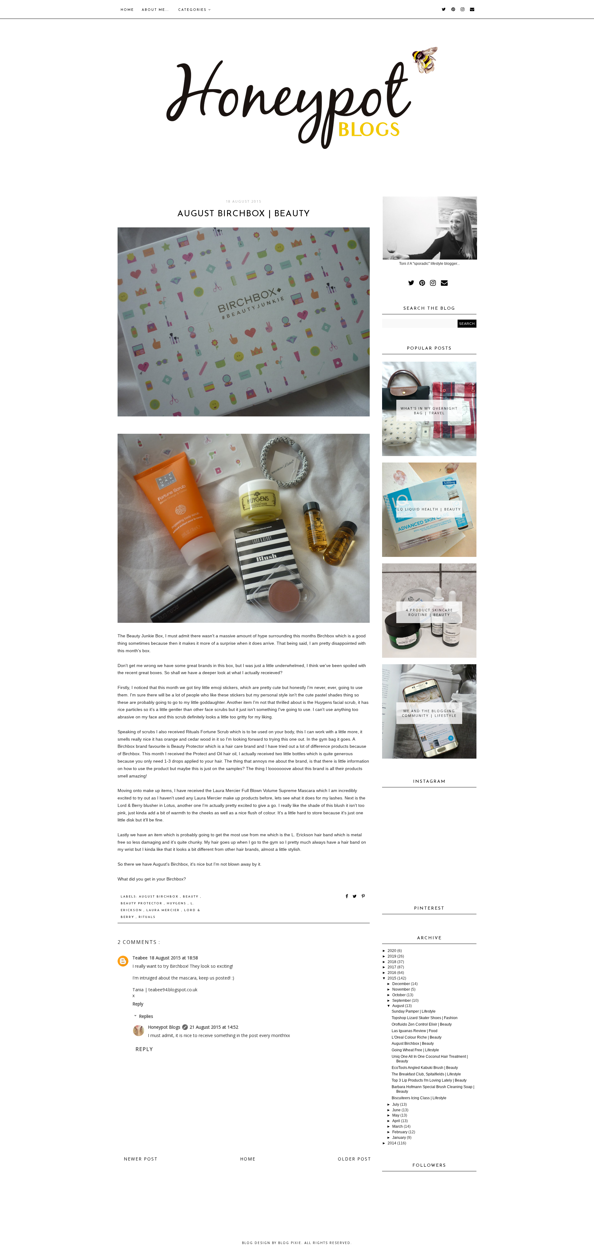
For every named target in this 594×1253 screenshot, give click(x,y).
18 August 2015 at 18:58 (173, 958)
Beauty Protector (142, 903)
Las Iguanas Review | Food (414, 1031)
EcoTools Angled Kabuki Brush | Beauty (425, 1068)
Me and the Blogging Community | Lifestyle (429, 713)
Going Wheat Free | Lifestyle (415, 1050)
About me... (155, 10)
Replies (146, 1016)
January (399, 1137)
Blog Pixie (289, 1243)
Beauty (191, 896)
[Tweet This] (356, 896)
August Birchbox (159, 896)
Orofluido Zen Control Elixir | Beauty (422, 1024)
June (396, 1110)
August (398, 1006)
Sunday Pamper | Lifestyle (414, 1011)
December (401, 984)
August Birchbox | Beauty (413, 1043)
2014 (392, 1143)
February (399, 1132)
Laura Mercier (163, 910)
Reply (137, 1004)
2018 (392, 962)
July (395, 1104)
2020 (392, 951)
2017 (392, 967)
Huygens (177, 903)
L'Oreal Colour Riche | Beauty (416, 1037)
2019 (392, 956)
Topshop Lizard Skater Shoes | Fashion (425, 1018)
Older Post (354, 1159)
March (397, 1126)
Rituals (147, 917)
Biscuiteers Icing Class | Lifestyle (419, 1098)
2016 (392, 973)
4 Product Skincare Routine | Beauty (429, 612)
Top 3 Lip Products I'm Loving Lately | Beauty (429, 1080)
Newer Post (141, 1159)
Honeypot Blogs (164, 1027)
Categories (193, 10)
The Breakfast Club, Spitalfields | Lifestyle (426, 1074)
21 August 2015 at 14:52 (214, 1027)
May (395, 1115)
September (401, 1000)
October (399, 995)
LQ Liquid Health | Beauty (429, 509)
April (396, 1121)
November (401, 989)
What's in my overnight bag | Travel (429, 410)
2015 (392, 978)
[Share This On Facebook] (347, 896)
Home (127, 10)
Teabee (140, 958)
